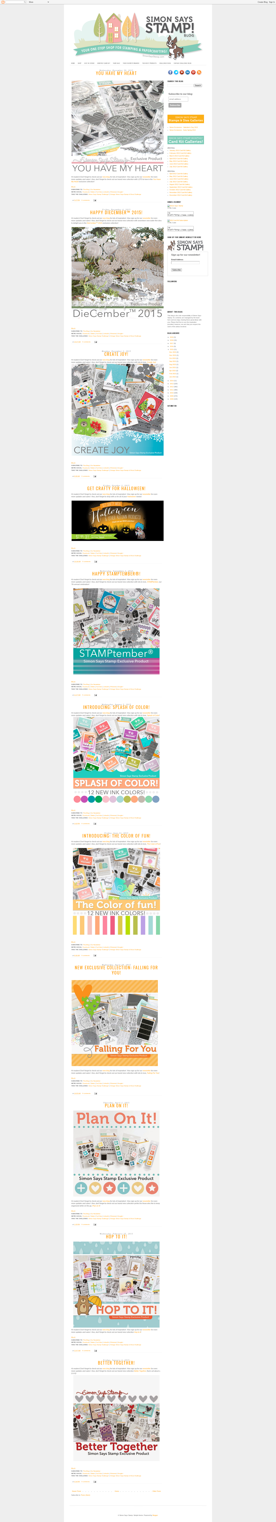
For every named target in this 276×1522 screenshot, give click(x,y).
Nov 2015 (173, 355)
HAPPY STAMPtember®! (116, 573)
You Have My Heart (116, 73)
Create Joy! (116, 354)
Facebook (86, 192)
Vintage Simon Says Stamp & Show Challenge (125, 194)
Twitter (93, 192)
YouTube (99, 192)
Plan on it (96, 1206)
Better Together (140, 1371)
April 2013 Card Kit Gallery (178, 158)
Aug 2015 (172, 364)
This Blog (86, 189)
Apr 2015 (172, 370)
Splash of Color (153, 715)
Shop (79, 63)
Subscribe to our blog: (180, 94)
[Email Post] (94, 200)
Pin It (73, 187)
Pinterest (113, 192)
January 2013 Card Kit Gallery (180, 150)
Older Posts (157, 1491)
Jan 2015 (172, 377)
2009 (172, 396)
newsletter (147, 177)
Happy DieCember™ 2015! (116, 212)
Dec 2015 (173, 352)
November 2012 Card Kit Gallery (180, 192)
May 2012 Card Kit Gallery (178, 176)
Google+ (120, 192)
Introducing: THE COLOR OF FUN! (116, 835)
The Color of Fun (153, 844)
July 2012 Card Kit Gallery (178, 182)
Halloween (131, 497)
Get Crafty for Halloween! (116, 488)
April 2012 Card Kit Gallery (178, 173)
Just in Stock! (89, 63)
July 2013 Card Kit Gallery (178, 166)
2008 (172, 399)
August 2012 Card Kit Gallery (179, 184)
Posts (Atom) (85, 1495)
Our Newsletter (95, 189)
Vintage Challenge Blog (182, 63)
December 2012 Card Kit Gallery (180, 195)
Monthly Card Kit (103, 63)
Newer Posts (76, 1491)
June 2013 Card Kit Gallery (178, 164)
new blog (106, 177)
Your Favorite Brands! (131, 63)
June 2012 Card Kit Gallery (178, 179)
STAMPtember (152, 582)
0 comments (86, 200)
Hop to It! (116, 1236)
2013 (172, 384)
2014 (172, 381)
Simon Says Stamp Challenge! (99, 194)
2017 (172, 343)
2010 (172, 393)
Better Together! (116, 1362)
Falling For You (153, 1073)
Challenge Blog (165, 63)
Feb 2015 (172, 373)
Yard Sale (116, 63)
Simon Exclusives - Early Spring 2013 (182, 130)
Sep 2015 (172, 361)
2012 (172, 387)
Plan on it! (116, 1105)
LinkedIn (106, 192)
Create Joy (151, 362)
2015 (172, 349)
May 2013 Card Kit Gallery (178, 161)
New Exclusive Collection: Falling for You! (116, 970)
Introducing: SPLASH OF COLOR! (116, 707)
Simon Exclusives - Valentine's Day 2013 (183, 127)
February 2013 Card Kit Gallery (180, 153)
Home (73, 63)
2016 (172, 346)
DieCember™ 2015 (94, 223)
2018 (172, 340)
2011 (172, 390)
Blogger (155, 1515)
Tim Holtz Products (149, 63)
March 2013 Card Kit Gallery (179, 156)
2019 (172, 337)
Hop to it (137, 1332)
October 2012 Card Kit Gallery (180, 190)
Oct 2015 (172, 358)
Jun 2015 (172, 367)
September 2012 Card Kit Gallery (180, 187)
